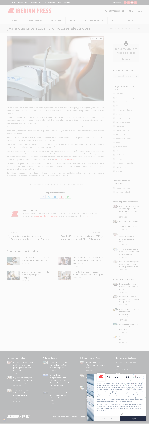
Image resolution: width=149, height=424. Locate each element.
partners (108, 383)
